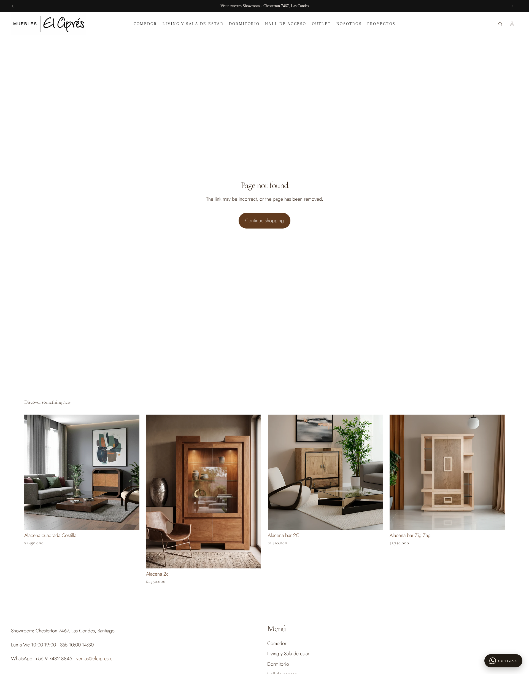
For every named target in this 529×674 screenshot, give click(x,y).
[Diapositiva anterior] (13, 6)
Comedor (277, 643)
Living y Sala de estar (288, 653)
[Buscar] (500, 24)
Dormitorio (278, 663)
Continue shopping (264, 220)
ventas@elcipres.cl (95, 658)
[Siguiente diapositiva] (512, 6)
